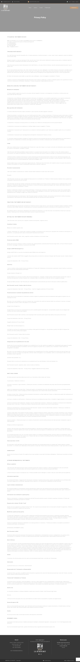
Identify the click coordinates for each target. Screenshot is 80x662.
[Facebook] (39, 654)
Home (30, 7)
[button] (74, 8)
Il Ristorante (48, 7)
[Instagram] (41, 654)
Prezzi (41, 7)
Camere (35, 7)
